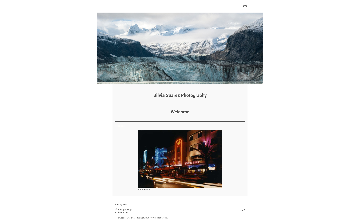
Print (120, 209)
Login (242, 209)
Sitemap (127, 209)
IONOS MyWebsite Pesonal (155, 217)
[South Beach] (180, 159)
